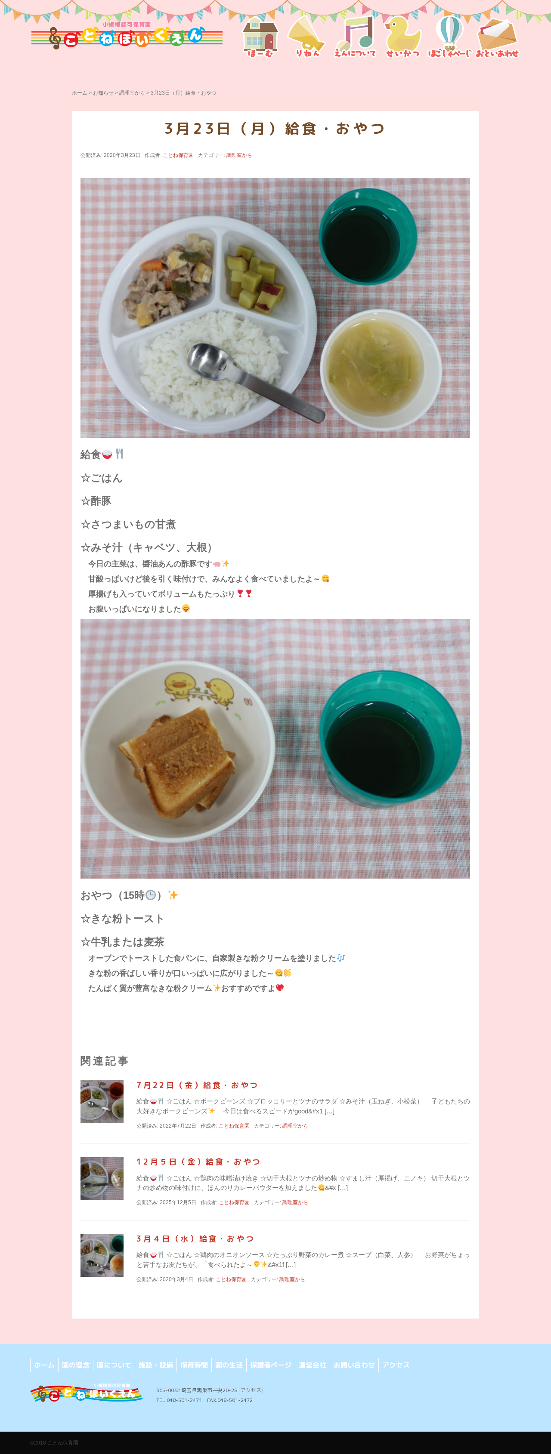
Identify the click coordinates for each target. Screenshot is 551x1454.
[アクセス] (250, 1390)
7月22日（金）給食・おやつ (197, 1085)
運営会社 (312, 1365)
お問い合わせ (354, 1365)
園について (114, 1365)
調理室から (132, 93)
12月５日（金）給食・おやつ (198, 1161)
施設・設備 (156, 1365)
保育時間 (194, 1365)
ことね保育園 (62, 1443)
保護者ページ (270, 1365)
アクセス (396, 1365)
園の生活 (229, 1365)
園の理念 (76, 1365)
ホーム (79, 93)
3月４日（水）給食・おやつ (195, 1238)
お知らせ (103, 93)
